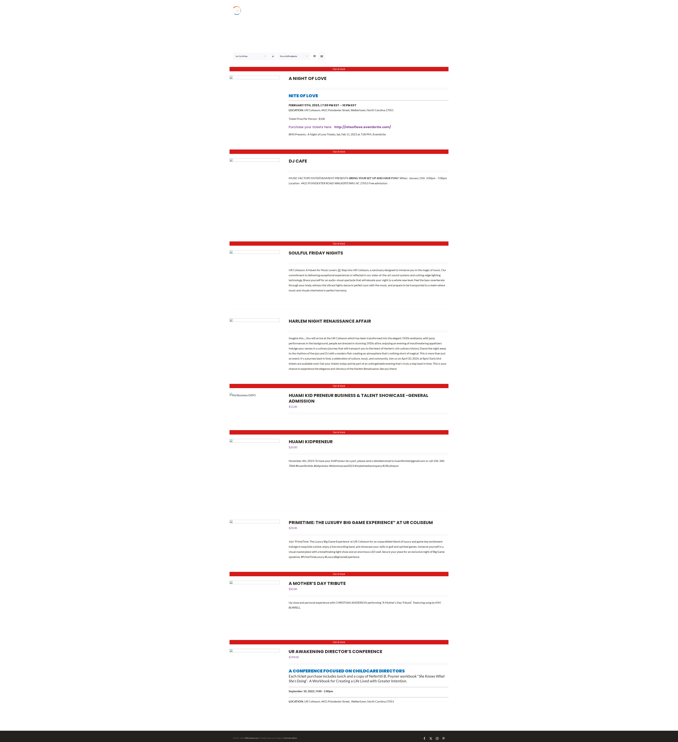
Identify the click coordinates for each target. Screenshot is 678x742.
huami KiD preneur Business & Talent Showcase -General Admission (358, 398)
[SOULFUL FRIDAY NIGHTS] (255, 252)
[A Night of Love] (255, 78)
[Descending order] (272, 56)
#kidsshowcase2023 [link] (341, 465)
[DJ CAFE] (255, 160)
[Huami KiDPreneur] (255, 441)
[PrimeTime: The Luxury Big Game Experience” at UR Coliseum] (255, 522)
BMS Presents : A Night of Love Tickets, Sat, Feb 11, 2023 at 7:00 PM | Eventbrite (337, 134)
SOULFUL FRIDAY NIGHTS (316, 253)
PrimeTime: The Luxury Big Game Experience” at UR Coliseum (361, 522)
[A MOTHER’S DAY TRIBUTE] (255, 583)
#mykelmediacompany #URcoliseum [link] (377, 465)
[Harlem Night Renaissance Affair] (255, 320)
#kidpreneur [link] (321, 465)
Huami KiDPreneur (311, 442)
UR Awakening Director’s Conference (335, 651)
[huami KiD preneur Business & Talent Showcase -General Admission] (243, 395)
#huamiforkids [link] (304, 465)
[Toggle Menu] (442, 10)
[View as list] (321, 56)
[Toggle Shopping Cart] (432, 10)
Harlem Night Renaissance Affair (330, 321)
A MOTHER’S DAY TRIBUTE (317, 583)
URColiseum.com (251, 738)
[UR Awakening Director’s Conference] (255, 651)
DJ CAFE (298, 161)
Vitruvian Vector (290, 738)
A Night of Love (307, 78)
